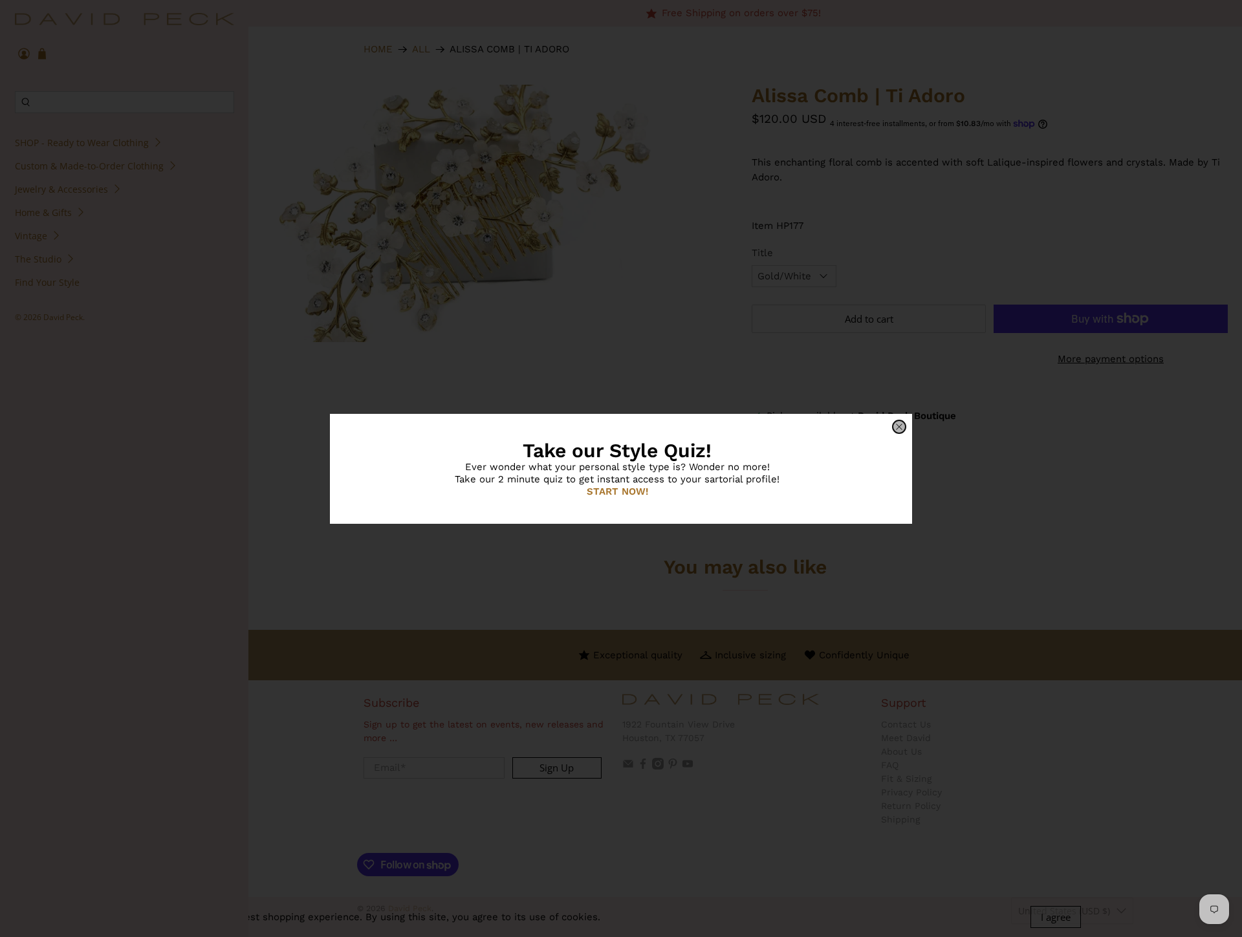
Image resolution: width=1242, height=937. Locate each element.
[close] (899, 426)
